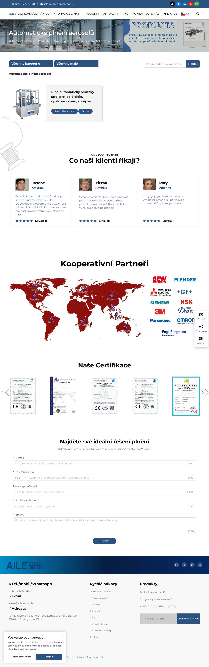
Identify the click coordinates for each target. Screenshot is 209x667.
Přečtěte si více (64, 111)
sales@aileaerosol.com (58, 4)
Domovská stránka (33, 13)
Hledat (193, 64)
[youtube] (190, 3)
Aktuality (111, 13)
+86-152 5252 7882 (26, 4)
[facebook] (178, 3)
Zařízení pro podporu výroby (158, 606)
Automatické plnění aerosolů (103, 40)
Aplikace (170, 13)
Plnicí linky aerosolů (153, 592)
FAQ (125, 13)
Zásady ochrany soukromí (90, 657)
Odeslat (104, 541)
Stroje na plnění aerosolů (68, 40)
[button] (4, 392)
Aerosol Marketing (100, 630)
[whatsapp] (196, 3)
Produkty (91, 13)
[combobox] (20, 478)
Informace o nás (66, 13)
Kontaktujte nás (145, 13)
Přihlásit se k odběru (189, 618)
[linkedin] (184, 3)
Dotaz (85, 111)
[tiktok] (172, 3)
